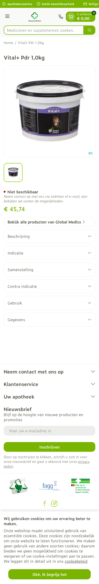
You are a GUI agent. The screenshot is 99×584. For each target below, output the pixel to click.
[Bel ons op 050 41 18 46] (60, 16)
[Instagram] (54, 503)
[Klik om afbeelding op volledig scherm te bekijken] (49, 111)
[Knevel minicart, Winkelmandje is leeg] (71, 17)
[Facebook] (44, 503)
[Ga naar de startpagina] (35, 17)
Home (8, 42)
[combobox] (44, 30)
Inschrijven (49, 447)
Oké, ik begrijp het (49, 574)
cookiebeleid (76, 561)
